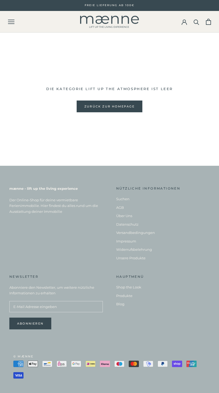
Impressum (126, 241)
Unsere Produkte (131, 258)
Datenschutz (127, 224)
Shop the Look (128, 287)
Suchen (123, 199)
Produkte (124, 296)
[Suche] (196, 22)
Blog (120, 304)
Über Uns (124, 216)
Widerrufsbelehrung (134, 249)
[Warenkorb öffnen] (208, 22)
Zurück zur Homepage (109, 106)
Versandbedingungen (135, 232)
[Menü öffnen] (11, 22)
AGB (120, 207)
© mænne (23, 356)
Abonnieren (30, 323)
